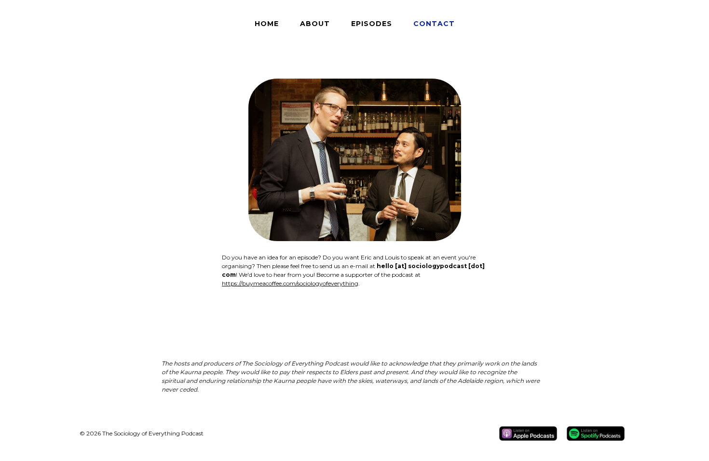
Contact (434, 23)
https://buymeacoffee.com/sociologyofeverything (290, 283)
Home (267, 23)
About (315, 23)
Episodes (371, 23)
